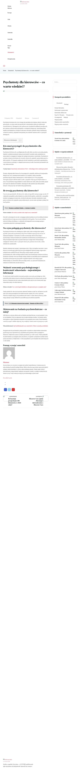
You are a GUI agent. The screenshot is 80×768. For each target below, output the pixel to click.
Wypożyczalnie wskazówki (61, 124)
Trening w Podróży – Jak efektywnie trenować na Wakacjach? (65, 171)
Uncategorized (58, 117)
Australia (10, 39)
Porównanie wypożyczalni (61, 110)
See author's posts (7, 378)
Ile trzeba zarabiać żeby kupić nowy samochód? (24, 212)
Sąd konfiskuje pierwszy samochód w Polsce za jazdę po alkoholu (30, 326)
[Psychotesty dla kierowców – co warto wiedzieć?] (5, 389)
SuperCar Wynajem (59, 115)
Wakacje (66, 117)
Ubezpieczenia (11, 59)
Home (4, 70)
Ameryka (10, 32)
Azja (9, 19)
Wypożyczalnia (58, 119)
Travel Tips (9, 46)
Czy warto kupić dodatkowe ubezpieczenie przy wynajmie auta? (29, 287)
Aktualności (11, 52)
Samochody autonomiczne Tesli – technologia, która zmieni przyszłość (29, 169)
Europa (10, 12)
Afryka (9, 26)
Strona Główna (10, 7)
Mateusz (27, 118)
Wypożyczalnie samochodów (62, 122)
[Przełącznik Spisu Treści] (19, 140)
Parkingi (66, 104)
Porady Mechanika (59, 108)
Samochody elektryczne (60, 112)
